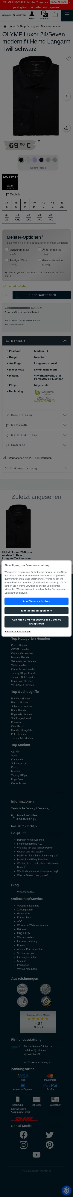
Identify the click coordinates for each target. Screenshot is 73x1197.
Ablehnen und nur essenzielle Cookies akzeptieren (36, 621)
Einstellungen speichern (36, 610)
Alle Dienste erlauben (36, 601)
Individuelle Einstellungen (18, 631)
